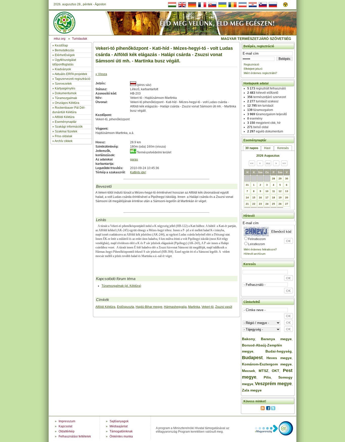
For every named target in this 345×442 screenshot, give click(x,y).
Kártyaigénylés (65, 88)
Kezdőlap (61, 45)
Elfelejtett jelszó (253, 68)
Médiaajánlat (119, 426)
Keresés (283, 148)
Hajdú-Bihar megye (149, 307)
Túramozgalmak (66, 98)
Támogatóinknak (121, 431)
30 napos (251, 148)
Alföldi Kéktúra (65, 117)
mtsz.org (59, 38)
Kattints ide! (138, 172)
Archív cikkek (63, 141)
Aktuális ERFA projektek (71, 74)
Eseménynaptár (66, 122)
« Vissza (101, 74)
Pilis (267, 377)
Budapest (252, 357)
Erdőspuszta (125, 307)
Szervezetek (63, 83)
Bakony (248, 339)
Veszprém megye (273, 383)
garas (134, 159)
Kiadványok (63, 69)
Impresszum (67, 421)
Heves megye (279, 358)
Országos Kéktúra (67, 103)
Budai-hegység (278, 351)
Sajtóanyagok (119, 421)
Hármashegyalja (175, 307)
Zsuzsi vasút (223, 307)
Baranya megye (276, 339)
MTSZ (263, 371)
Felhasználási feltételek (75, 436)
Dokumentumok (66, 93)
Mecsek (248, 371)
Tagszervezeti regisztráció (72, 79)
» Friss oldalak (62, 136)
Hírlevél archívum (254, 253)
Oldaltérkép (67, 431)
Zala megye (252, 390)
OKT (275, 371)
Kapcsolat (65, 426)
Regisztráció (251, 64)
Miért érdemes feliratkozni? (260, 249)
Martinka (194, 307)
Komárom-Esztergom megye (267, 364)
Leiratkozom (256, 244)
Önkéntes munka (121, 436)
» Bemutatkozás (63, 50)
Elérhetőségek (65, 55)
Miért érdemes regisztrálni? (260, 73)
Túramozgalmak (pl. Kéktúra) (121, 286)
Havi (267, 148)
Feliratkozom (257, 239)
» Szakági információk (67, 126)
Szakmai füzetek (66, 131)
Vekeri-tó (208, 307)
